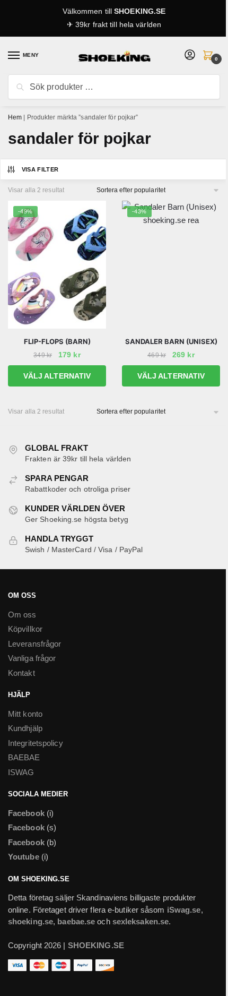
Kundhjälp (25, 728)
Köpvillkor (25, 628)
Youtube (23, 856)
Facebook (26, 813)
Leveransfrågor (34, 643)
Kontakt (21, 672)
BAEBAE (24, 757)
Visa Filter (40, 169)
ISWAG (21, 772)
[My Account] (189, 55)
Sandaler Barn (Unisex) (171, 341)
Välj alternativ (57, 376)
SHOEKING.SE (139, 11)
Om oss (22, 614)
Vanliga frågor (32, 658)
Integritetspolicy (35, 743)
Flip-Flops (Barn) (57, 341)
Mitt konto (25, 713)
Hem (15, 117)
